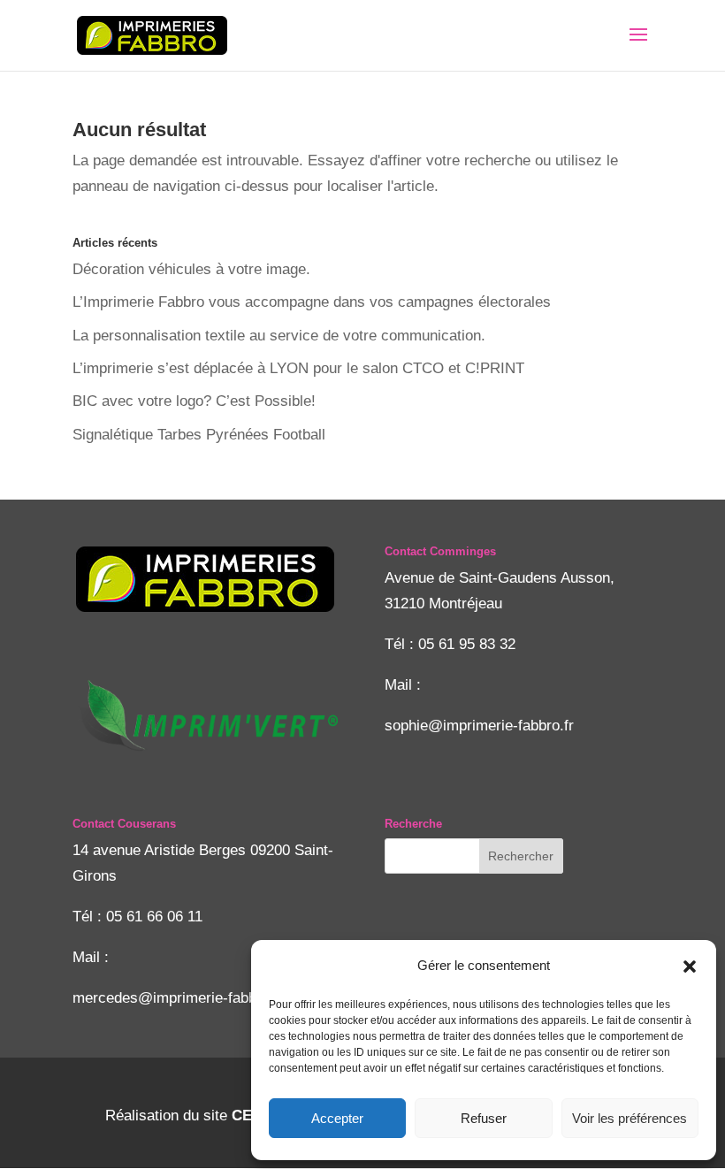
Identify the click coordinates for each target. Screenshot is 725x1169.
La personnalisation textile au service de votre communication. (278, 335)
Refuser (484, 1118)
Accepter (337, 1118)
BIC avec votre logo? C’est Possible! (194, 401)
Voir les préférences (629, 1118)
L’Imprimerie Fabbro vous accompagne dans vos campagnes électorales (311, 302)
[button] (689, 966)
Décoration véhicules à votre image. (191, 269)
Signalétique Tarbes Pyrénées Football (198, 434)
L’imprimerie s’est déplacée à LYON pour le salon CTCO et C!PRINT (298, 368)
